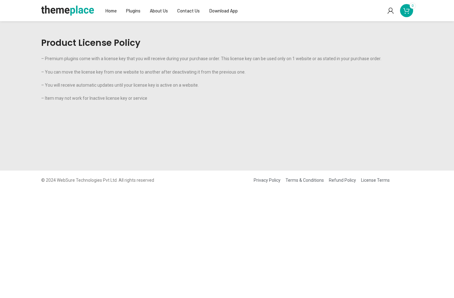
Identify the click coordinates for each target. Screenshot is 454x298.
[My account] (390, 10)
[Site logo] (67, 10)
